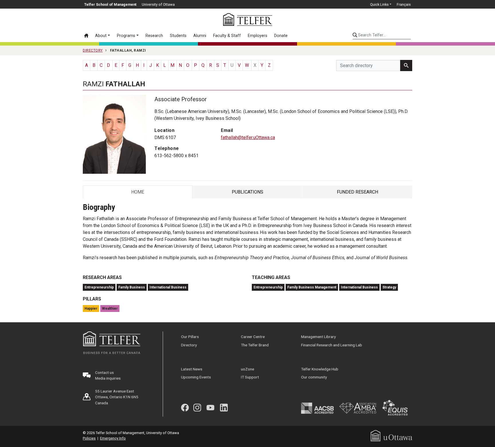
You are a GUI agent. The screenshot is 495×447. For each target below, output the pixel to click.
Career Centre (253, 336)
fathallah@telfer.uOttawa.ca (248, 137)
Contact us (104, 372)
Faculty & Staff (227, 35)
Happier (91, 309)
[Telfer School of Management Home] (247, 19)
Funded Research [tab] (357, 193)
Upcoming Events (196, 377)
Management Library (318, 336)
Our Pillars (190, 336)
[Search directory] (406, 65)
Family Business (131, 287)
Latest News (191, 369)
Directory (189, 345)
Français (404, 4)
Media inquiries (108, 378)
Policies (89, 438)
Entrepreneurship (99, 287)
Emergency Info (113, 438)
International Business (168, 287)
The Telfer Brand (255, 345)
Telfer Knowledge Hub (319, 369)
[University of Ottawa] (391, 435)
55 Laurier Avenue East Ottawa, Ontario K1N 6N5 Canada (116, 397)
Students (178, 35)
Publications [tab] (247, 193)
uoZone (247, 369)
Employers (257, 35)
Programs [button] (126, 35)
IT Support (250, 377)
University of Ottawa (158, 4)
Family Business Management (311, 287)
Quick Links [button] (379, 4)
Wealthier (110, 309)
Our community (314, 377)
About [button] (101, 35)
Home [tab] (138, 193)
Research (154, 35)
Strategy (389, 287)
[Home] (88, 35)
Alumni (199, 35)
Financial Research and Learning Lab (331, 345)
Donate (281, 35)
